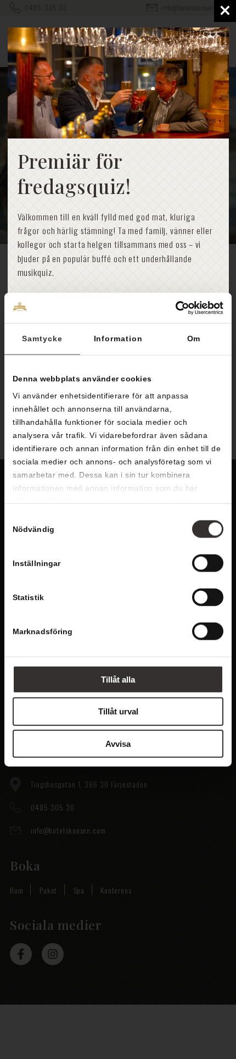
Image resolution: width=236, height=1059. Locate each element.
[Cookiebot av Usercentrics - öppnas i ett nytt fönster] (175, 308)
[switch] (207, 563)
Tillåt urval (118, 711)
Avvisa (118, 743)
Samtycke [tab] (42, 338)
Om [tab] (194, 338)
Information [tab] (118, 338)
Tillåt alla (118, 679)
